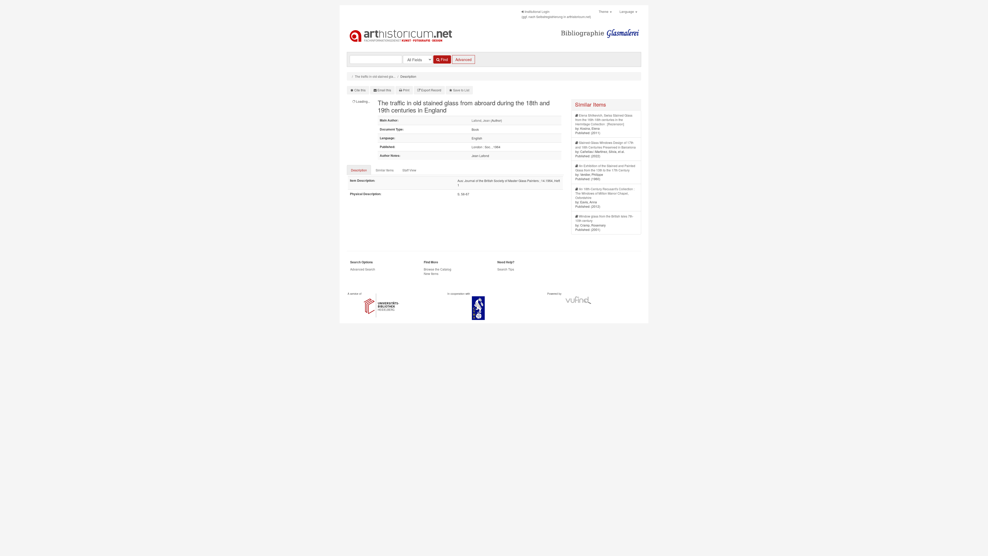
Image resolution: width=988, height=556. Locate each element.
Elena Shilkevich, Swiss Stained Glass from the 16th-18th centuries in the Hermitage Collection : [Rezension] (603, 119)
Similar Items (385, 170)
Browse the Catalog (437, 269)
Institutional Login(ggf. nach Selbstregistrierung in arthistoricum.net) (556, 14)
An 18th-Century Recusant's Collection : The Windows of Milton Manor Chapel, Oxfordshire (604, 193)
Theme (604, 11)
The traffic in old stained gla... (375, 76)
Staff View (409, 170)
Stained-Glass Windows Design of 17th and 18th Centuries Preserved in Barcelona (605, 144)
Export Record (431, 90)
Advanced (463, 59)
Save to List (461, 90)
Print (406, 90)
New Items (431, 273)
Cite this (360, 90)
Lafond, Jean (481, 120)
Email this (384, 90)
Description (359, 170)
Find (444, 59)
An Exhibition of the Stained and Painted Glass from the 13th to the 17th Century (605, 167)
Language (627, 11)
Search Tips (505, 269)
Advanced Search (362, 269)
